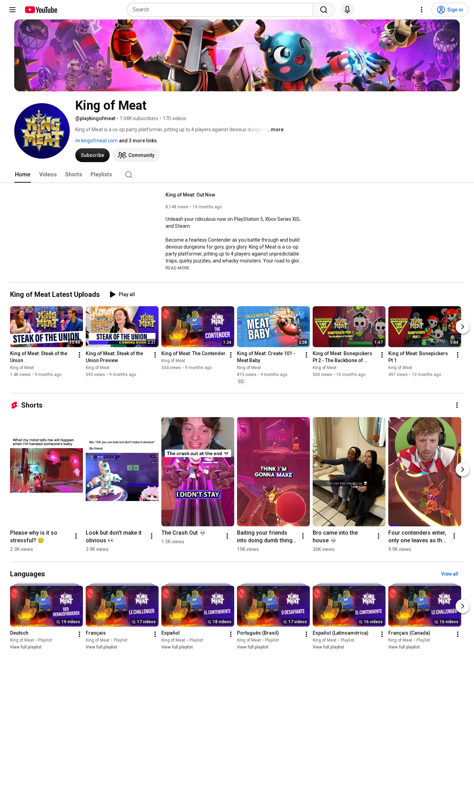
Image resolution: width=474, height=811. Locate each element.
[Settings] (421, 10)
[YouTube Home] (40, 9)
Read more (177, 268)
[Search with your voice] (347, 10)
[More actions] (79, 355)
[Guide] (12, 10)
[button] (177, 267)
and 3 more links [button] (138, 140)
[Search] (324, 10)
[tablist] (237, 174)
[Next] (462, 327)
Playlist (45, 640)
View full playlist (26, 647)
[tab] (22, 174)
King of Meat (22, 367)
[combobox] (222, 10)
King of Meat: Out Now (190, 195)
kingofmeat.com (99, 140)
